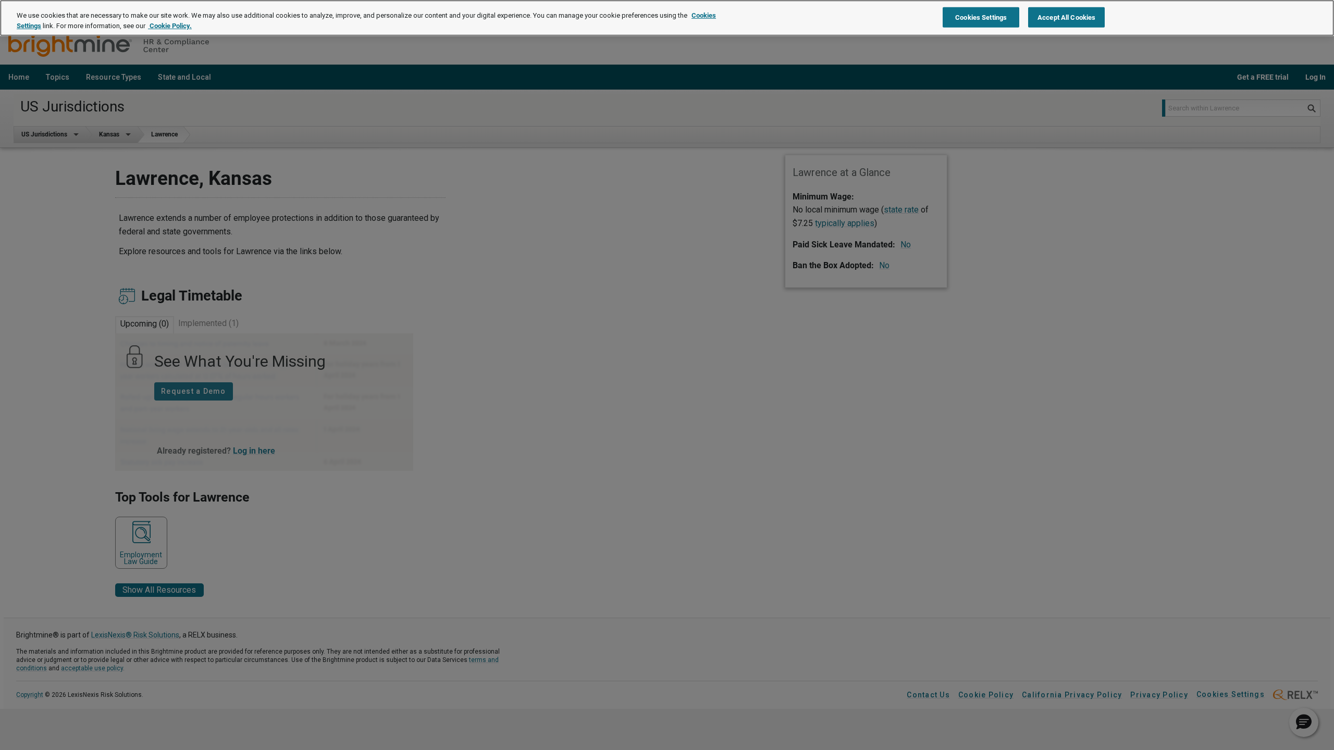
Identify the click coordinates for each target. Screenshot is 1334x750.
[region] (667, 18)
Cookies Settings (981, 17)
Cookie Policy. (170, 26)
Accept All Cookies (1066, 17)
